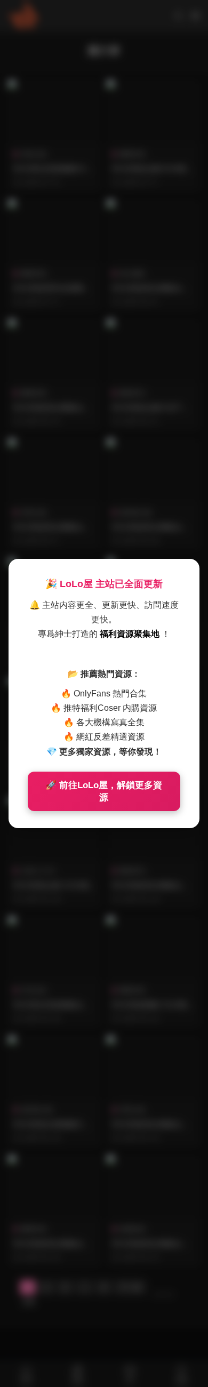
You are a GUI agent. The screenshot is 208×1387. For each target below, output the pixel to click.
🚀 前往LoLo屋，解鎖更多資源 (103, 791)
